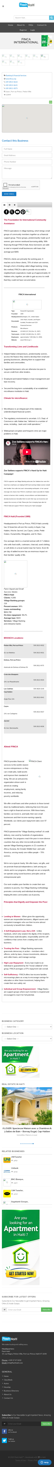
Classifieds (8, 1380)
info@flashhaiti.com (15, 1363)
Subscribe (46, 1309)
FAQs (31, 25)
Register (23, 30)
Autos (6, 1383)
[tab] (4, 205)
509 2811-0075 (12, 88)
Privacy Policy (33, 1460)
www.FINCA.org (25, 340)
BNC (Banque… (17, 1179)
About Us (21, 25)
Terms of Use (20, 1460)
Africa (6, 849)
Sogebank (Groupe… (20, 1202)
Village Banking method (31, 831)
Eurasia (13, 849)
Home (10, 25)
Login (32, 30)
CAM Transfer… (17, 1191)
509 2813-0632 (12, 82)
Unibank (14, 1168)
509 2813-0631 (12, 85)
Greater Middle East (28, 849)
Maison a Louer (31, 1135)
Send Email (9, 194)
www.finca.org (11, 79)
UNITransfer (16, 1157)
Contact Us (42, 25)
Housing (7, 1387)
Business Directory (11, 1391)
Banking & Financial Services (16, 75)
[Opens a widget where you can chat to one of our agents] (44, 1462)
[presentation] (4, 205)
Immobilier (21, 1135)
